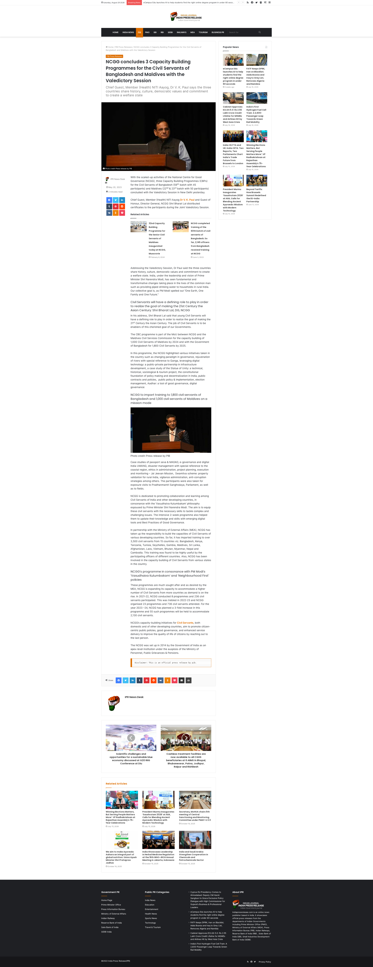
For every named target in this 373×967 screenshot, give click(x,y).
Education (149, 905)
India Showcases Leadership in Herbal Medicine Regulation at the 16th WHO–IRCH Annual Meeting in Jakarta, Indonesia (158, 856)
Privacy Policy (265, 962)
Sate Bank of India (109, 927)
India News (128, 32)
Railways (181, 32)
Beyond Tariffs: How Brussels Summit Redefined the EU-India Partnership (256, 195)
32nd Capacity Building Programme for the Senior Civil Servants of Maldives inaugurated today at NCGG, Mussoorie (157, 238)
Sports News (151, 918)
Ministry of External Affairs (113, 914)
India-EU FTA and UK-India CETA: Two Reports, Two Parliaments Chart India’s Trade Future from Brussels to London (233, 154)
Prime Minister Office (111, 905)
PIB (139, 32)
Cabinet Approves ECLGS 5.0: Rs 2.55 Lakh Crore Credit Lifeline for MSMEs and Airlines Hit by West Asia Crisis (232, 114)
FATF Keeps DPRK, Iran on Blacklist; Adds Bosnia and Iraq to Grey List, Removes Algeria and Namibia (188, 2)
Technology (150, 923)
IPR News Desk (117, 179)
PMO (147, 32)
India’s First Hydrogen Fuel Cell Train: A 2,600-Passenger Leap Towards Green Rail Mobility (256, 114)
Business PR (218, 32)
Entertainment (151, 909)
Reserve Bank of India (111, 923)
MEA (192, 32)
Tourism (203, 32)
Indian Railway (108, 918)
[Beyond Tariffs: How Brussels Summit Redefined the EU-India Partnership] (256, 181)
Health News (151, 914)
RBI (162, 32)
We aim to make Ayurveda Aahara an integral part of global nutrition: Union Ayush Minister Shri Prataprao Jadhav (121, 857)
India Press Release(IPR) (119, 961)
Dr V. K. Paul (187, 199)
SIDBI (170, 32)
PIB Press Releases (123, 47)
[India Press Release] (186, 16)
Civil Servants (185, 622)
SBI (155, 32)
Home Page (106, 900)
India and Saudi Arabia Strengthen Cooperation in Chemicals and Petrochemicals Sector (193, 856)
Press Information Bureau (113, 909)
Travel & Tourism (153, 927)
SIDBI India (106, 932)
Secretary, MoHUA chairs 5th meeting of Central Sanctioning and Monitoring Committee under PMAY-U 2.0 (195, 815)
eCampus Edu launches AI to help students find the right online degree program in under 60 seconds (233, 76)
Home (115, 32)
